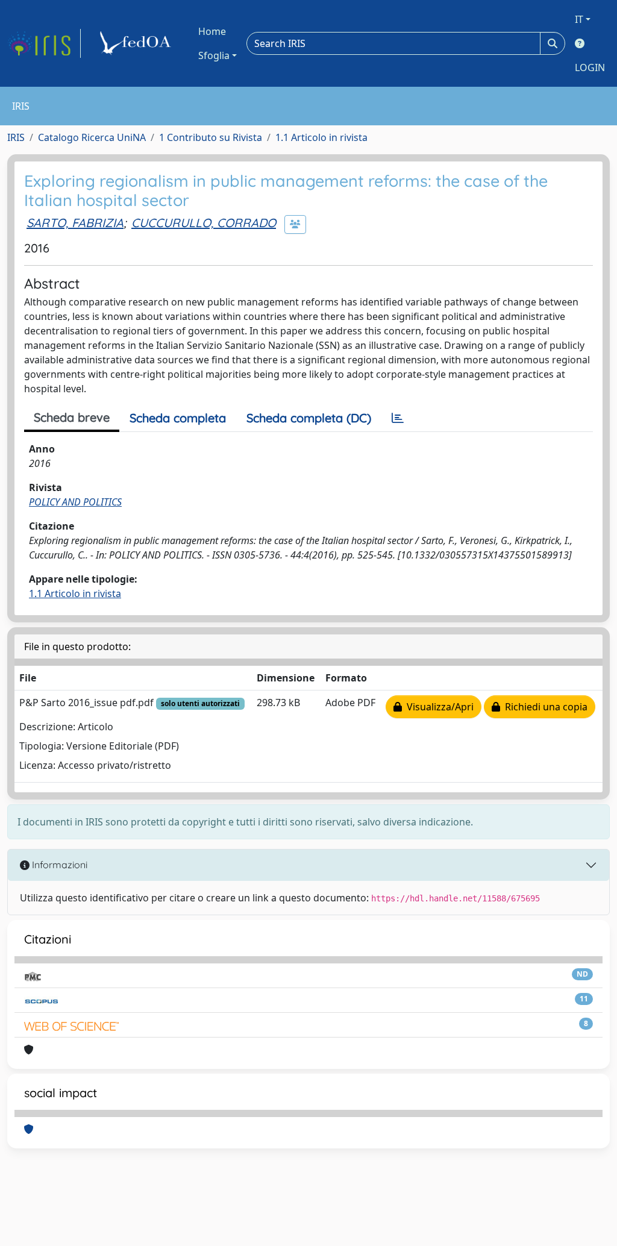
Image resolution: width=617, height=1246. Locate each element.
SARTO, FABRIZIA (75, 222)
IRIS (16, 137)
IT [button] (579, 19)
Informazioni (58, 865)
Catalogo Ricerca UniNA (92, 137)
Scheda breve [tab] (72, 417)
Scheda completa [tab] (178, 417)
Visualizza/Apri (438, 706)
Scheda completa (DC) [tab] (308, 417)
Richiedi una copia (543, 706)
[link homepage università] (137, 43)
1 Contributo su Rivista (210, 137)
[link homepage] (44, 43)
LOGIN (590, 67)
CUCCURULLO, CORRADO (203, 222)
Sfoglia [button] (214, 55)
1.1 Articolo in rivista (321, 137)
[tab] (397, 418)
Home (212, 31)
